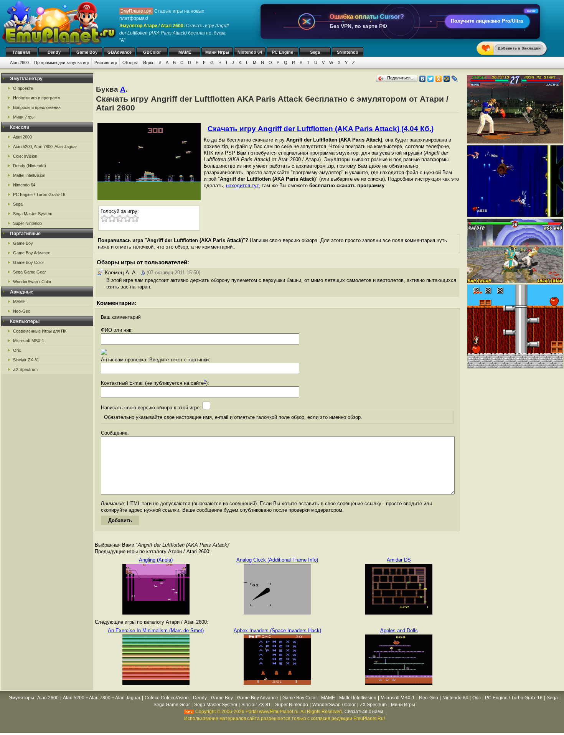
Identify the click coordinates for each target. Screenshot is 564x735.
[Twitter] (431, 79)
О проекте (23, 88)
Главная (21, 52)
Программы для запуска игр (61, 62)
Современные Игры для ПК (39, 331)
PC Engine (282, 52)
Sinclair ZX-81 (26, 360)
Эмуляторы (21, 697)
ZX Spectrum (25, 369)
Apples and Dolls (399, 630)
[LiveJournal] (455, 79)
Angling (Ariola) (156, 560)
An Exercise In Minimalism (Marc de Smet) (156, 630)
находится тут (242, 185)
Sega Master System (32, 213)
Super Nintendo (27, 223)
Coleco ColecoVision (167, 697)
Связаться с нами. (364, 711)
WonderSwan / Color (32, 281)
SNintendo (347, 52)
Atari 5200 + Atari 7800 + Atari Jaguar (101, 697)
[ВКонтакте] (423, 79)
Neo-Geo (21, 311)
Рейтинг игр (105, 62)
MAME (184, 52)
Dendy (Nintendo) (29, 165)
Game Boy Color (28, 262)
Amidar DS (399, 560)
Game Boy (86, 52)
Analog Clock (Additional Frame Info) (277, 560)
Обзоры (130, 62)
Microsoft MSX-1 (28, 340)
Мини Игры (217, 52)
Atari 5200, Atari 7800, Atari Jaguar (45, 146)
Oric (17, 350)
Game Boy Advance (31, 252)
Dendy (54, 52)
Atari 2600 (19, 62)
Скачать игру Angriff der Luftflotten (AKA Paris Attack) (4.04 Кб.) (321, 129)
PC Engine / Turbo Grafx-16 (39, 194)
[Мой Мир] (447, 79)
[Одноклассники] (439, 79)
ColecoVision (25, 156)
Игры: (148, 62)
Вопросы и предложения (37, 107)
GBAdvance (119, 52)
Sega (315, 52)
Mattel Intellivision (29, 175)
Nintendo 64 (249, 52)
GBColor (152, 52)
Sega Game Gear (29, 272)
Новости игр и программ (37, 98)
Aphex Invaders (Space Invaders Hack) (277, 630)
